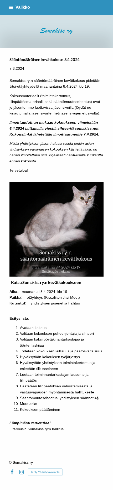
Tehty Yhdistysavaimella (45, 472)
